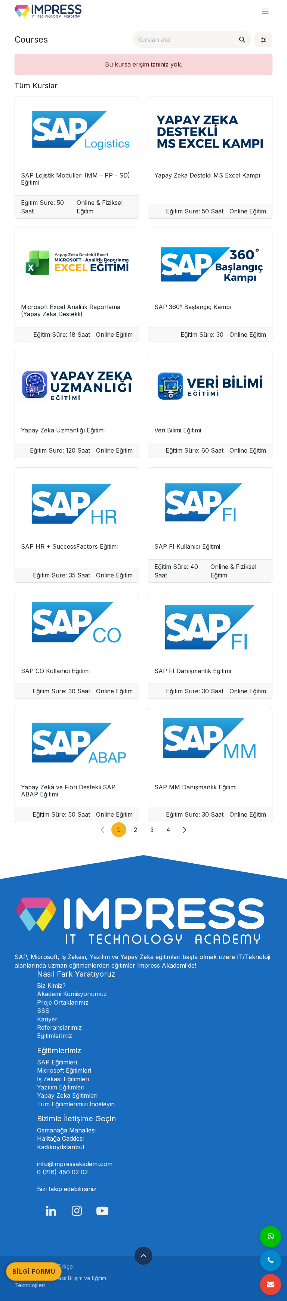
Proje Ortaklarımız (63, 1002)
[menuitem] (64, 1266)
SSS (43, 1010)
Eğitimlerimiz (54, 1035)
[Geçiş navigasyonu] (265, 11)
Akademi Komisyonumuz (72, 994)
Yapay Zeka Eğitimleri (67, 1095)
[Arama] (242, 39)
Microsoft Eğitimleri (64, 1070)
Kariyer (47, 1019)
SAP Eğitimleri (57, 1062)
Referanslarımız (59, 1027)
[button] (143, 1256)
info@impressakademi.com (74, 1164)
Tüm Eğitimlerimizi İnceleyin (76, 1104)
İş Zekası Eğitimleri (63, 1079)
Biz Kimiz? (51, 985)
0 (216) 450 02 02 (63, 1172)
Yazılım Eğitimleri (60, 1087)
